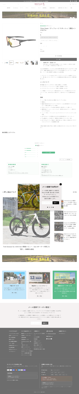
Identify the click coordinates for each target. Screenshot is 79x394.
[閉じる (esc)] (61, 184)
